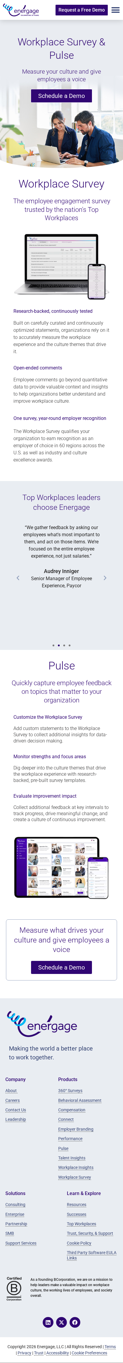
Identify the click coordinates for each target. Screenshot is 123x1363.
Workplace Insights (75, 1167)
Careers (12, 1100)
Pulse (63, 1148)
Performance (70, 1138)
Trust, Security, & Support (90, 1233)
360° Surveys (70, 1090)
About (11, 1090)
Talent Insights (71, 1158)
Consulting (15, 1204)
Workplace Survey (74, 1177)
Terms (110, 1346)
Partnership (16, 1223)
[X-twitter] (61, 1322)
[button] (115, 10)
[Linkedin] (48, 1322)
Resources (76, 1204)
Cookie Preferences (89, 1353)
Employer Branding (75, 1129)
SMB (9, 1233)
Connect (66, 1119)
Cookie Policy (79, 1243)
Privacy (24, 1353)
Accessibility (57, 1353)
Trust (39, 1353)
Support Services (20, 1243)
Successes (76, 1214)
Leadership (15, 1119)
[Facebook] (75, 1322)
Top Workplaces (81, 1223)
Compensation (71, 1109)
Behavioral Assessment (80, 1100)
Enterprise (14, 1214)
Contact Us (15, 1109)
